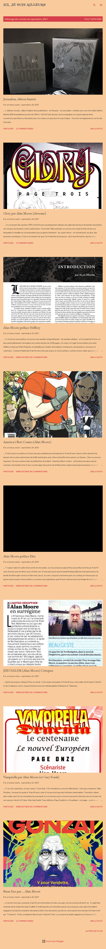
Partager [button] (8, 128)
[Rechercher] (94, 5)
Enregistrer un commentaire (31, 357)
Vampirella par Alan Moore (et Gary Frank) (31, 777)
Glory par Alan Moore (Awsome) (24, 213)
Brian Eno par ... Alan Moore (21, 891)
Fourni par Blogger (54, 941)
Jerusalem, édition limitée (19, 99)
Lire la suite (96, 128)
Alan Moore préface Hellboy (21, 327)
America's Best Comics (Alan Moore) (27, 442)
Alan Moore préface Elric (19, 556)
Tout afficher (92, 19)
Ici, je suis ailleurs (24, 4)
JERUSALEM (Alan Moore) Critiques (28, 670)
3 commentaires (24, 243)
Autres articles (94, 931)
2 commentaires (24, 128)
